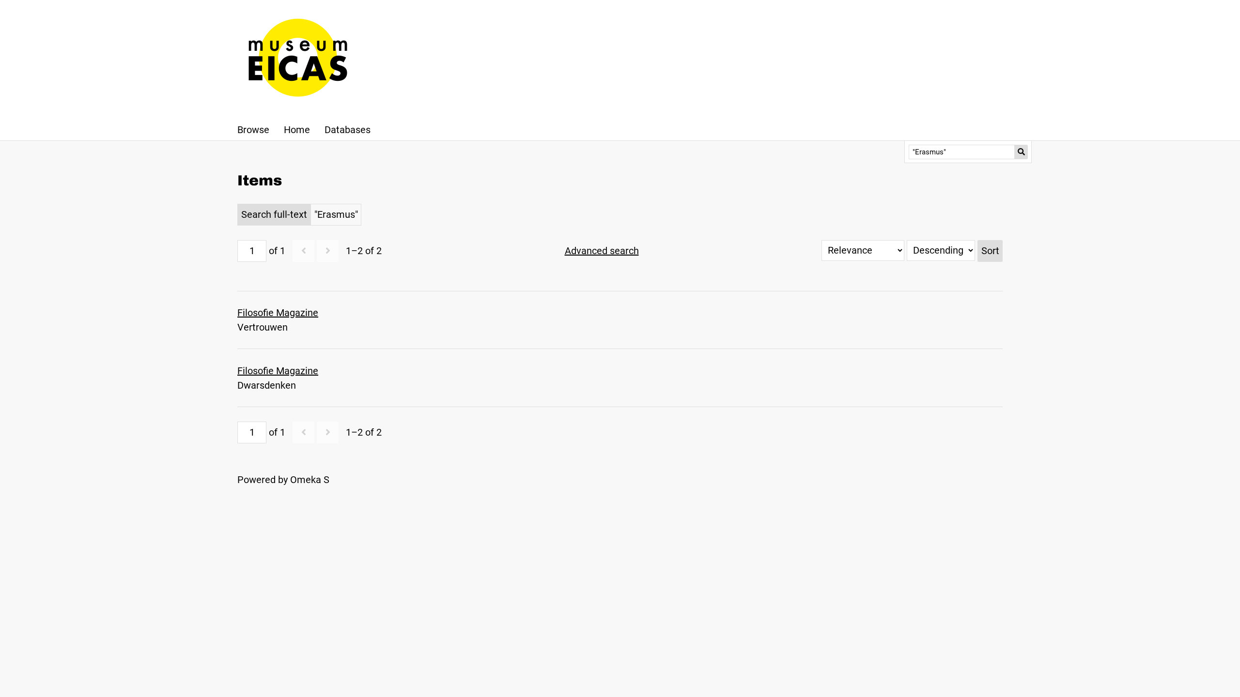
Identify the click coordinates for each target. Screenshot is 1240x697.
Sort (990, 251)
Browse (253, 130)
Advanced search (602, 251)
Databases (348, 130)
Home (297, 130)
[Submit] (1021, 152)
